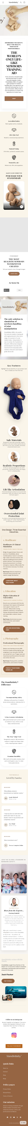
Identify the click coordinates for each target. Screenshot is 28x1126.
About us (5, 1068)
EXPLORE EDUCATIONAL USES (13, 629)
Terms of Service (8, 1096)
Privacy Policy (7, 1089)
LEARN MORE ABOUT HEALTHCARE (12, 581)
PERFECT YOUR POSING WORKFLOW (13, 669)
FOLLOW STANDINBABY (14, 1046)
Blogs (4, 1078)
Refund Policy (7, 1092)
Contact (5, 1071)
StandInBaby (16, 1123)
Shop (14, 98)
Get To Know (8, 981)
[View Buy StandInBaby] (21, 206)
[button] (3, 2)
